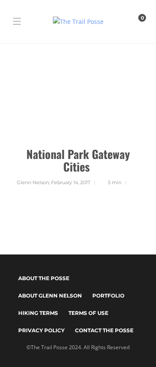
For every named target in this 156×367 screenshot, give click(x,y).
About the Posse (43, 278)
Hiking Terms (38, 313)
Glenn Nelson (33, 182)
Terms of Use (88, 313)
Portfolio (108, 295)
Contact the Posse (104, 330)
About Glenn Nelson (50, 295)
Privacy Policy (41, 330)
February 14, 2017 (70, 182)
